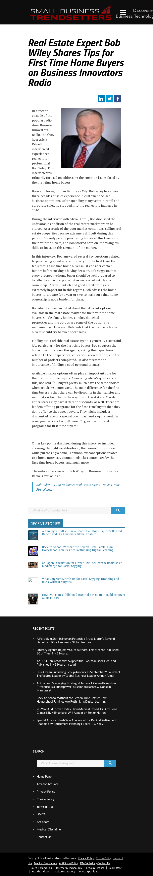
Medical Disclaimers (45, 863)
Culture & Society (65, 871)
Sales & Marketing (41, 867)
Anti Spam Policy (68, 863)
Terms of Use (45, 806)
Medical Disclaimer (49, 829)
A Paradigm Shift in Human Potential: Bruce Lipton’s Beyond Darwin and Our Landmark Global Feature (82, 532)
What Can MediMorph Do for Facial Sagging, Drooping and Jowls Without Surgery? (80, 580)
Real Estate (115, 867)
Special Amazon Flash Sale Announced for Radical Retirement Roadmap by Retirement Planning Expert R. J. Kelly (77, 721)
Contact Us (44, 837)
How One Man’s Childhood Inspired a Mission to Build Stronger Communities (83, 596)
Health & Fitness (41, 871)
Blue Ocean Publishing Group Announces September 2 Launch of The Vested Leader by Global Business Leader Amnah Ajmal (78, 673)
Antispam (43, 821)
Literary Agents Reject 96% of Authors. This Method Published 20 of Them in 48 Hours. (78, 651)
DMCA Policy (87, 863)
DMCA (41, 814)
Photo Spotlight (88, 871)
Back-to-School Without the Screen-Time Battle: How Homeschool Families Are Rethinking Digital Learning (77, 548)
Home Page (44, 776)
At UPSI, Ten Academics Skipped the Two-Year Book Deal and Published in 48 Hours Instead (76, 662)
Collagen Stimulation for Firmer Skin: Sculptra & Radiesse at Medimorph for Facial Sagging (82, 564)
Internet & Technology (69, 867)
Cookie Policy (45, 799)
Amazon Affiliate (48, 784)
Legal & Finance (95, 867)
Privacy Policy (46, 791)
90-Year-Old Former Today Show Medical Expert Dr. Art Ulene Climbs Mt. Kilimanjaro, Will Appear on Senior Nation (77, 710)
